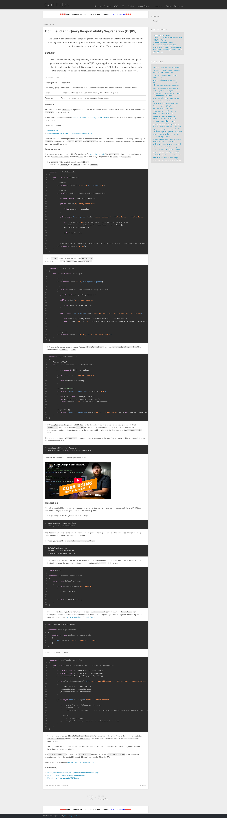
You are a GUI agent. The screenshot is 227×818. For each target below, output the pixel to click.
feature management (172, 103)
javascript (156, 113)
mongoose (162, 124)
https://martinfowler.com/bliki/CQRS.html (63, 778)
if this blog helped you (116, 14)
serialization (172, 142)
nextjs (167, 126)
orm (178, 129)
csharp (178, 91)
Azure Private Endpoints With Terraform (167, 47)
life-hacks (156, 118)
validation (164, 155)
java (175, 111)
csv (157, 93)
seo (166, 141)
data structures (169, 93)
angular (164, 70)
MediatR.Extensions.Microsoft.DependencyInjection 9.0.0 (69, 133)
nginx (172, 126)
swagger (155, 152)
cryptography (170, 91)
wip (176, 157)
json (167, 113)
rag (172, 134)
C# (123, 6)
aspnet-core (156, 75)
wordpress (164, 160)
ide (167, 108)
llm (165, 118)
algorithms (156, 70)
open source (167, 129)
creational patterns (159, 91)
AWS (116, 6)
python (167, 134)
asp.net (172, 72)
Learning (159, 6)
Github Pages (68, 816)
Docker (131, 6)
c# (154, 85)
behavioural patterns (161, 80)
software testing (161, 144)
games (163, 106)
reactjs (168, 136)
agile (169, 67)
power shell (156, 134)
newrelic (162, 126)
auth (170, 75)
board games (164, 83)
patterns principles (62, 785)
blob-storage (156, 83)
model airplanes (168, 121)
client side (167, 85)
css (154, 93)
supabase (177, 149)
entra (163, 103)
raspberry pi (158, 136)
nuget (154, 129)
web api (156, 157)
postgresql (178, 131)
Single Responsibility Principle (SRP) (80, 617)
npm (180, 126)
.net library (156, 67)
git (167, 106)
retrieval (178, 139)
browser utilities (174, 83)
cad (158, 85)
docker (164, 98)
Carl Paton (57, 5)
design (175, 96)
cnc (154, 88)
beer (165, 78)
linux (161, 118)
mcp (174, 118)
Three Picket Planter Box (161, 35)
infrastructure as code (161, 111)
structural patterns (160, 149)
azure (155, 78)
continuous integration (173, 88)
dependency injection (164, 96)
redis (166, 139)
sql (179, 144)
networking (156, 126)
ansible (170, 70)
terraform (161, 152)
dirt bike (155, 98)
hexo (163, 108)
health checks (157, 108)
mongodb (155, 124)
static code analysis (166, 147)
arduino (166, 72)
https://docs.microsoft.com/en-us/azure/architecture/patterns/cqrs (73, 773)
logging (169, 118)
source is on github (97, 154)
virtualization (177, 155)
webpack (170, 157)
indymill (171, 108)
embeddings (157, 103)
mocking (156, 121)
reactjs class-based (158, 139)
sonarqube (174, 144)
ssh (158, 147)
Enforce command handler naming (80, 762)
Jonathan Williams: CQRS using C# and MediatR (90, 117)
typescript (175, 152)
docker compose (174, 98)
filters (154, 106)
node (176, 126)
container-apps (161, 88)
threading (168, 152)
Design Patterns (144, 6)
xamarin (176, 160)
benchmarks (173, 80)
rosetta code (158, 141)
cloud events (175, 85)
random (176, 134)
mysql (172, 124)
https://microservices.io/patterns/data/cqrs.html (66, 775)
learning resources (168, 116)
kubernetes (156, 116)
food (158, 106)
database (177, 93)
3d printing (163, 67)
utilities (156, 154)
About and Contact (102, 6)
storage (175, 147)
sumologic (171, 149)
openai (174, 129)
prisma (162, 134)
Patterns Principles (174, 6)
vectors (170, 155)
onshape (160, 129)
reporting (172, 139)
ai (172, 67)
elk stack (171, 101)
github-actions (173, 106)
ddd (154, 96)
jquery (163, 113)
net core (177, 124)
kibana (172, 113)
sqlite (154, 147)
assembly (164, 75)
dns (159, 98)
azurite (160, 78)
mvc (167, 124)
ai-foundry (177, 67)
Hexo (78, 816)
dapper (161, 93)
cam (161, 85)
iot (171, 111)
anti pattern (176, 70)
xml (180, 160)
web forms (164, 157)
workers (170, 160)
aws (175, 75)
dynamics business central (160, 101)
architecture (50, 785)
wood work (156, 160)
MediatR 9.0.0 (52, 131)
